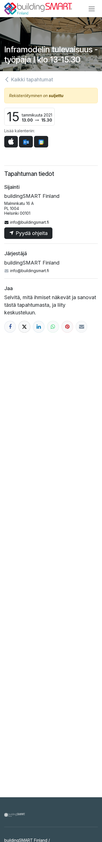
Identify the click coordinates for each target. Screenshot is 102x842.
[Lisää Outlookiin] (26, 141)
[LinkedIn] (38, 326)
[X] (24, 326)
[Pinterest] (67, 326)
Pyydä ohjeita (31, 233)
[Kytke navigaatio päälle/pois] (92, 8)
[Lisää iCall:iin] (11, 141)
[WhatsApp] (53, 326)
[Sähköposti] (81, 326)
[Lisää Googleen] (41, 141)
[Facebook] (10, 326)
